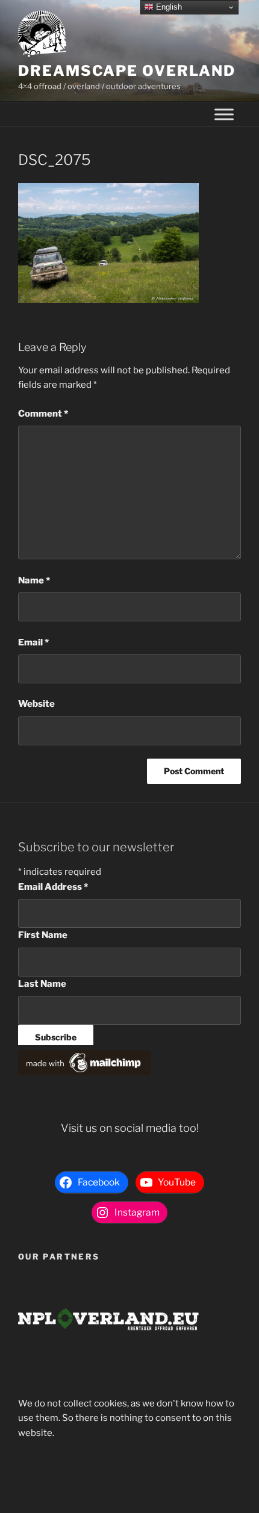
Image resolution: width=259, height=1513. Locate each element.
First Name (42, 935)
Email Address (53, 886)
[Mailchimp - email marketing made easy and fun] (84, 1072)
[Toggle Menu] (224, 114)
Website (36, 703)
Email (33, 642)
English (168, 6)
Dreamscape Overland (126, 70)
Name (34, 580)
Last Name (42, 983)
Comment (43, 413)
